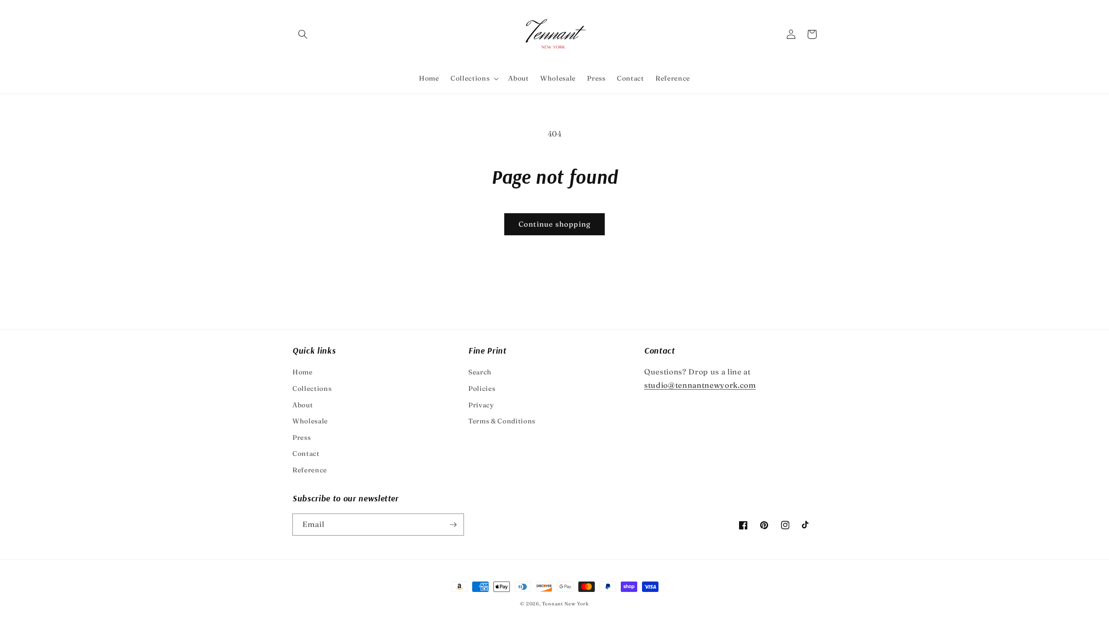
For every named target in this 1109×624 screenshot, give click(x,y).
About (302, 405)
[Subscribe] (453, 525)
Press (301, 437)
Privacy (481, 405)
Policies (481, 388)
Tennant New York (565, 604)
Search (480, 372)
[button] (302, 34)
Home (302, 372)
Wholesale (310, 421)
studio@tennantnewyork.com (700, 385)
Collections (311, 388)
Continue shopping (554, 224)
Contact (306, 453)
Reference (309, 470)
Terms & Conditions (501, 421)
